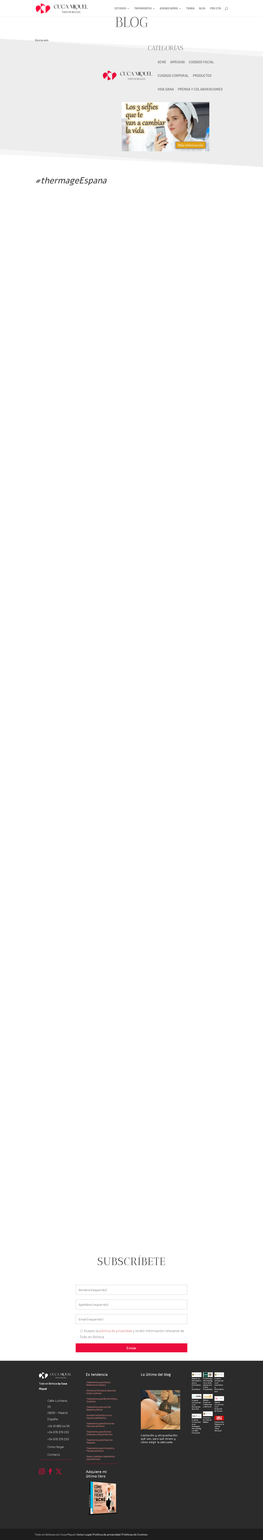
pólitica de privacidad (115, 1330)
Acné (162, 62)
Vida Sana (166, 89)
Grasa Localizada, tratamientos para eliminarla (100, 1457)
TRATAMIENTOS (143, 8)
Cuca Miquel (55, 338)
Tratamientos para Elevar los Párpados (99, 1441)
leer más (44, 150)
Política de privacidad (106, 1534)
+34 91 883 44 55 (58, 1426)
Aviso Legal (84, 1534)
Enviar (131, 1348)
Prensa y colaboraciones (200, 89)
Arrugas (177, 62)
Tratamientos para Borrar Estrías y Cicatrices (102, 1400)
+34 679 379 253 (58, 1432)
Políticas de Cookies (135, 1534)
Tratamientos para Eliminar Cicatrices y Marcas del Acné (99, 1433)
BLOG (202, 8)
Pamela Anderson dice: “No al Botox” (80, 497)
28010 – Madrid (57, 1413)
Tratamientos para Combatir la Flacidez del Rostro (100, 1449)
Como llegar (55, 1447)
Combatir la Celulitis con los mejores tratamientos (99, 1416)
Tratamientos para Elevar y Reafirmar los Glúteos (98, 1383)
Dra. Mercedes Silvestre (65, 1202)
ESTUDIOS (120, 8)
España (52, 1419)
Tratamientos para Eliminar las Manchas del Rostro (100, 1424)
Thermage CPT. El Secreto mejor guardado (87, 1195)
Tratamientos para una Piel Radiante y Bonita (98, 1408)
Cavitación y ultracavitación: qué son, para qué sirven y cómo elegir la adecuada (63, 100)
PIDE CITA (215, 8)
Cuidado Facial (201, 62)
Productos (202, 75)
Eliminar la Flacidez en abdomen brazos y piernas (101, 1391)
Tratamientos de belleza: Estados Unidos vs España (98, 847)
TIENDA (190, 8)
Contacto (53, 1454)
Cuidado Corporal (173, 75)
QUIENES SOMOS (169, 8)
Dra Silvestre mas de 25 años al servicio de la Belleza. (102, 330)
